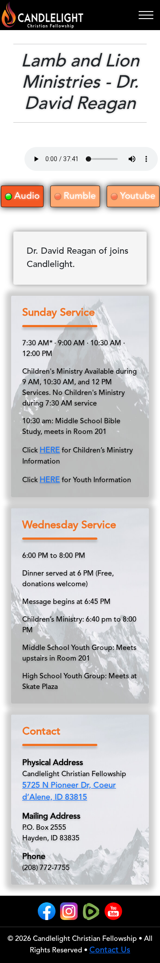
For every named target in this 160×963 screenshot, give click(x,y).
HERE (50, 450)
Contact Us (109, 950)
